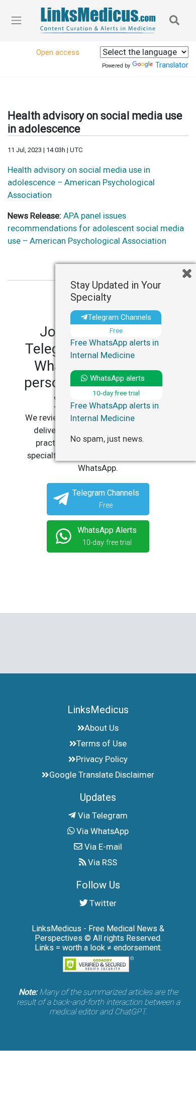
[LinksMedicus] (98, 20)
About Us (101, 728)
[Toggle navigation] (174, 20)
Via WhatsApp (101, 831)
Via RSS (101, 862)
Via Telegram (102, 815)
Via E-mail (102, 847)
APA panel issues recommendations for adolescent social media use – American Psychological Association (96, 228)
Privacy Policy (102, 759)
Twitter (102, 903)
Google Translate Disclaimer (101, 775)
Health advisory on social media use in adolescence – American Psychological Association (81, 182)
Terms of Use (101, 743)
